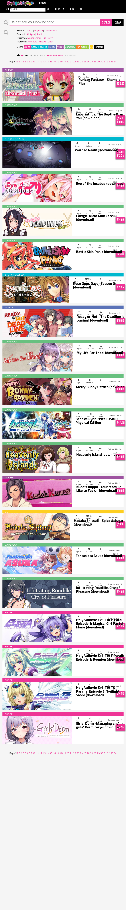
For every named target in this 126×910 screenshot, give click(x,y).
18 (61, 61)
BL (91, 47)
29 (98, 61)
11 (37, 61)
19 (64, 61)
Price (42, 55)
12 (40, 61)
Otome (85, 47)
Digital (29, 30)
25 (84, 61)
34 (115, 61)
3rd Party (48, 38)
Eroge (27, 47)
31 (105, 61)
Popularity (70, 55)
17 (57, 61)
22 (74, 61)
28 (95, 61)
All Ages (30, 34)
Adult (39, 34)
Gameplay (70, 47)
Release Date (56, 55)
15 (51, 61)
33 (111, 61)
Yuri (78, 47)
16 (54, 61)
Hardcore (98, 47)
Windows (32, 41)
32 (108, 61)
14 (47, 61)
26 (88, 61)
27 (91, 61)
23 (78, 61)
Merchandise (50, 30)
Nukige (60, 47)
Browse (43, 3)
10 (34, 61)
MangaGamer (34, 38)
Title (36, 55)
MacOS (42, 41)
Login (71, 9)
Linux (50, 41)
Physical (38, 30)
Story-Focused (39, 47)
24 (81, 61)
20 (68, 61)
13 (44, 61)
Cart (81, 9)
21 (71, 61)
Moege (51, 47)
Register (59, 9)
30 (101, 61)
